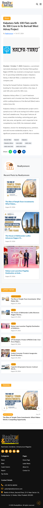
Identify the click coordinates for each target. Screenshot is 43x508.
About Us (25, 467)
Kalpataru (24, 139)
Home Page (26, 460)
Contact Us (26, 470)
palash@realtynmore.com (13, 489)
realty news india (8, 146)
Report (3, 470)
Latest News (26, 463)
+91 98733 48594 (10, 485)
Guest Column (5, 467)
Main (2, 463)
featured (16, 139)
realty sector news (21, 146)
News (3, 460)
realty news (28, 143)
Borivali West (7, 139)
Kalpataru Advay (8, 143)
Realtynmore (9, 33)
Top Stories (4, 474)
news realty (19, 143)
